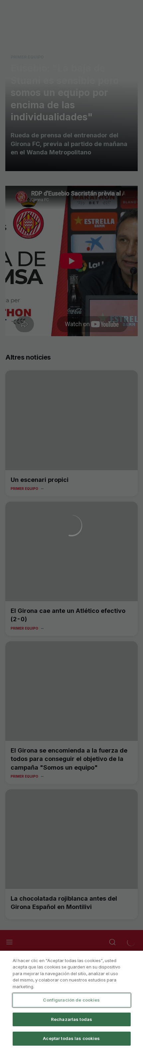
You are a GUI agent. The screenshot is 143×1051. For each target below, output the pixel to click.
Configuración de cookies (71, 1000)
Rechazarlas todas (71, 1019)
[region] (71, 1001)
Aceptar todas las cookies (71, 1038)
